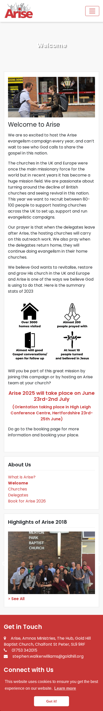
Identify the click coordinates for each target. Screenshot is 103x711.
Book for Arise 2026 (27, 501)
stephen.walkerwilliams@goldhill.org (48, 656)
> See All (16, 599)
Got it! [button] (51, 701)
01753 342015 (24, 650)
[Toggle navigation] (92, 11)
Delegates (18, 495)
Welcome (18, 483)
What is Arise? (22, 477)
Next (98, 563)
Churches (17, 489)
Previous (4, 563)
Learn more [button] (65, 688)
